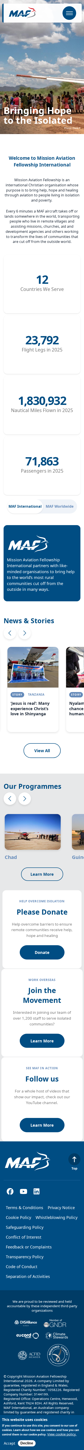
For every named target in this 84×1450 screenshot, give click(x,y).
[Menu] (69, 13)
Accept (9, 1443)
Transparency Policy (24, 1256)
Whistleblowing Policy (57, 1217)
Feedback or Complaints (29, 1247)
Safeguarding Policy (24, 1227)
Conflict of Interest (23, 1237)
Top (74, 1168)
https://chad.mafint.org (37, 837)
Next (24, 633)
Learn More (42, 874)
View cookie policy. (61, 1434)
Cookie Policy (18, 1217)
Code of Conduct (21, 1266)
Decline (26, 1443)
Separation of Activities (28, 1276)
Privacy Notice (61, 1207)
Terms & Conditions (24, 1207)
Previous (10, 633)
